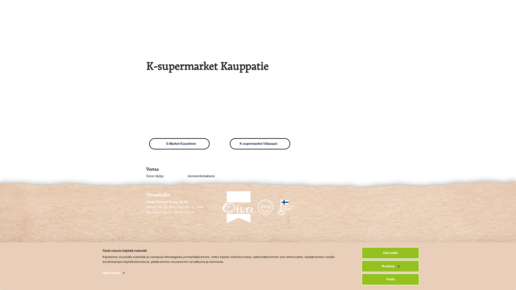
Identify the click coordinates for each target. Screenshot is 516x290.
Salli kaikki (390, 253)
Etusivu (412, 7)
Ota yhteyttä (496, 7)
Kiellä (390, 279)
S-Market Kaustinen (180, 143)
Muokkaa (388, 266)
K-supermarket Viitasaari (259, 143)
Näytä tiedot (111, 272)
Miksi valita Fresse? (442, 7)
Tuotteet (472, 7)
